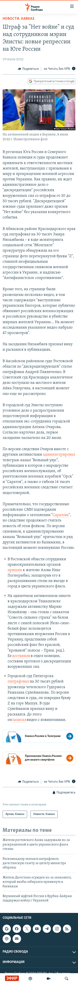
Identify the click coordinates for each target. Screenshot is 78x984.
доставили (21, 656)
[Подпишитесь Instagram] (57, 929)
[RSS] (67, 929)
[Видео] (48, 978)
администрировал (59, 455)
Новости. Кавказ (18, 19)
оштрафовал (18, 682)
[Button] (28, 69)
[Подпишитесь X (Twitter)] (27, 929)
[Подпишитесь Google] (7, 929)
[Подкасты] (7, 939)
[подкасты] (30, 978)
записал (19, 720)
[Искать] (66, 978)
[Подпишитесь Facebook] (17, 929)
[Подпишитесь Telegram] (47, 929)
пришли (15, 570)
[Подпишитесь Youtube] (37, 929)
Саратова (61, 515)
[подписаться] (17, 939)
